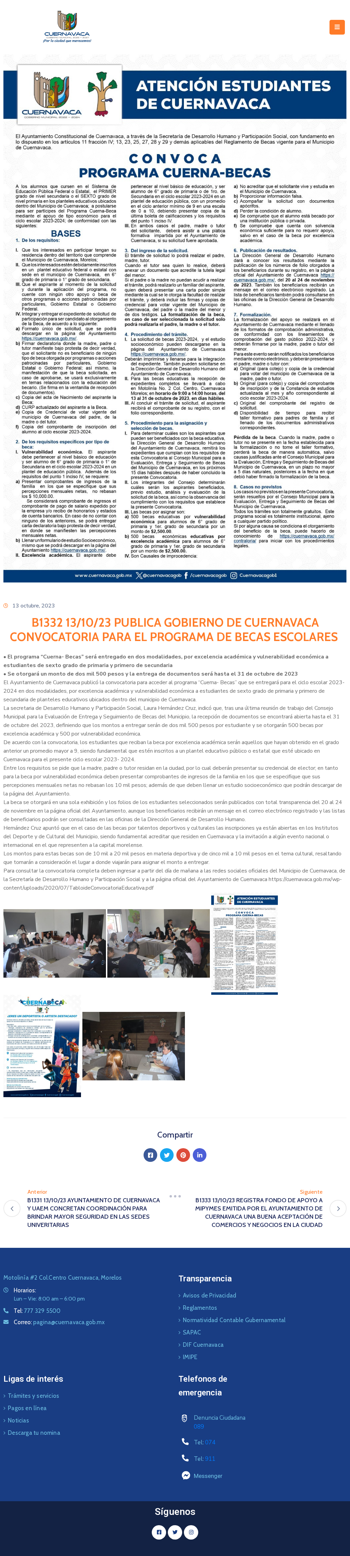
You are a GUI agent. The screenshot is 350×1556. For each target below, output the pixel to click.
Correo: (59, 1322)
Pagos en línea (27, 1408)
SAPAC (192, 1332)
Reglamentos (200, 1307)
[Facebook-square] (159, 1532)
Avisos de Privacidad (209, 1295)
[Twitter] (167, 1155)
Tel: (37, 1310)
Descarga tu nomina (34, 1432)
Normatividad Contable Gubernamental (234, 1320)
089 (199, 1427)
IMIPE (190, 1357)
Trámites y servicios (33, 1395)
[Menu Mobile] (337, 27)
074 (210, 1442)
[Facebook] (150, 1155)
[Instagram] (191, 1532)
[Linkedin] (199, 1155)
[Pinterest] (183, 1155)
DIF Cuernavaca (203, 1344)
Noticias (18, 1420)
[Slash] (175, 1196)
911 (210, 1459)
